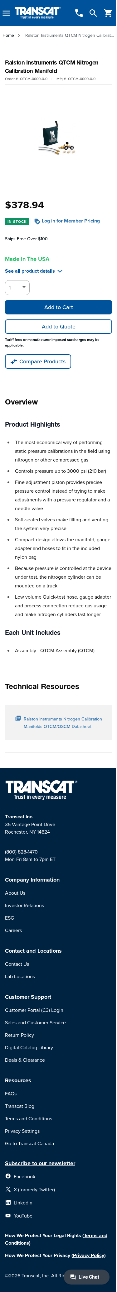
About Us (15, 892)
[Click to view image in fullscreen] (58, 137)
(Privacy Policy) (88, 1255)
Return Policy (19, 1034)
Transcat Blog (19, 1106)
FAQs (11, 1093)
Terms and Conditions (28, 1118)
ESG (9, 917)
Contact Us (17, 963)
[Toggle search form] (93, 13)
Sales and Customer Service (35, 1022)
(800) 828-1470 (21, 851)
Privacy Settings (22, 1130)
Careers (13, 930)
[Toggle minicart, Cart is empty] (108, 13)
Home (8, 35)
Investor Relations (24, 905)
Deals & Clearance (25, 1059)
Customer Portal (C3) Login (34, 1010)
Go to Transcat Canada (29, 1143)
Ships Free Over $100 (26, 239)
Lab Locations (20, 976)
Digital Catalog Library (29, 1047)
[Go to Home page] (38, 13)
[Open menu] (6, 13)
